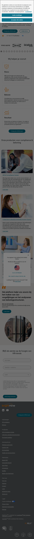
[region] (17, 11)
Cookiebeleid (28, 11)
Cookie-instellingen (17, 15)
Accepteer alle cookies (17, 20)
